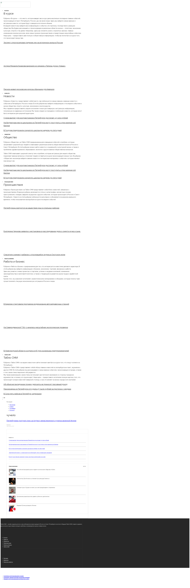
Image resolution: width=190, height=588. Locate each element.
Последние (12, 404)
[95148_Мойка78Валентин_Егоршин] (16, 250)
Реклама (6, 558)
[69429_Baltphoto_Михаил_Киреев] (16, 300)
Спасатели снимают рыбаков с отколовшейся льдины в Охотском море (34, 255)
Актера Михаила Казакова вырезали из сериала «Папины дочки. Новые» (35, 66)
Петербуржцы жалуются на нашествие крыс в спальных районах (31, 208)
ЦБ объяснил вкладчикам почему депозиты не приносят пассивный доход (35, 384)
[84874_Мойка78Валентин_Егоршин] (16, 85)
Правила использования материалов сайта (16, 579)
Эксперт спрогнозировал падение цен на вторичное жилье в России (33, 43)
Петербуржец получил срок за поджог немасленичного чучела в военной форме (41, 421)
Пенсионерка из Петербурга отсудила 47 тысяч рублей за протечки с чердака (37, 389)
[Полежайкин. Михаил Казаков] (16, 61)
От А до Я (12, 410)
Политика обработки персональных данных (17, 577)
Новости (7, 93)
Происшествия (8, 181)
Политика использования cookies (14, 576)
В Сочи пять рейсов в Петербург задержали (22, 394)
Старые (11, 406)
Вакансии (6, 560)
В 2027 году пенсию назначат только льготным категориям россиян (27, 457)
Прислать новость (8, 562)
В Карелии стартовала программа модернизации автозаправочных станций (36, 304)
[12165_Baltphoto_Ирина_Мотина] (16, 323)
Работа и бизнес (9, 258)
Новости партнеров (47, 466)
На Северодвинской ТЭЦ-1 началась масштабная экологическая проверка (36, 327)
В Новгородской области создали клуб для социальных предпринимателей (36, 351)
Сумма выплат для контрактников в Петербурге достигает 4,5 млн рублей (36, 118)
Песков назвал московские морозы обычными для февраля (29, 89)
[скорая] (16, 227)
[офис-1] (16, 346)
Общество (7, 134)
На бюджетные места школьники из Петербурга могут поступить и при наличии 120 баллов (33, 444)
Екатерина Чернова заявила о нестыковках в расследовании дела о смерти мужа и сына (42, 231)
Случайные (12, 408)
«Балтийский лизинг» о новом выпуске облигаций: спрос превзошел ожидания (30, 452)
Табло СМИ (7, 354)
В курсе (6, 10)
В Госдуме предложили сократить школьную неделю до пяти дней (33, 130)
